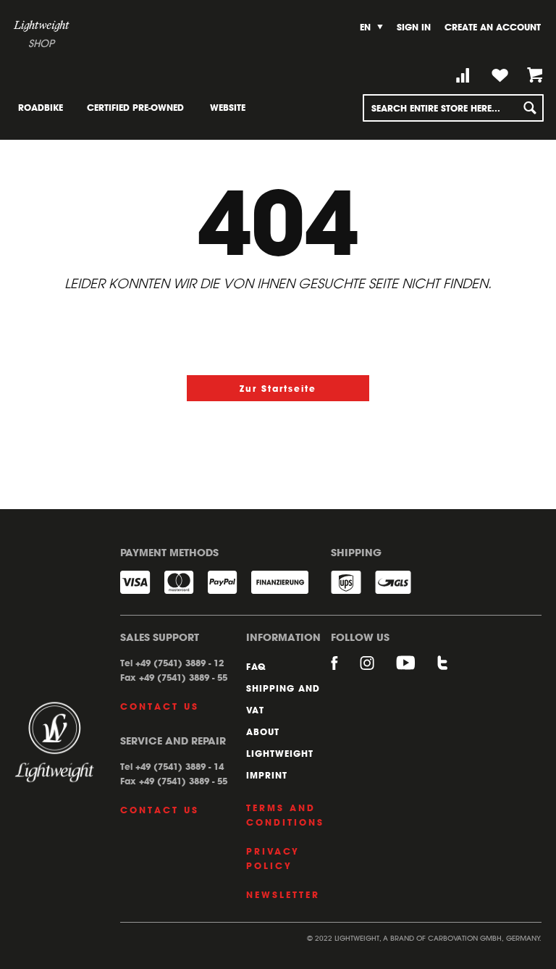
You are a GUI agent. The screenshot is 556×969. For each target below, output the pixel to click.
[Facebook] (345, 669)
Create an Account (493, 27)
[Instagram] (378, 669)
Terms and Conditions (285, 815)
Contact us (159, 706)
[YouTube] (416, 669)
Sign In (414, 27)
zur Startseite (278, 388)
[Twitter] (443, 669)
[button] (371, 27)
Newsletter (283, 894)
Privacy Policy (273, 858)
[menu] (140, 108)
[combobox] (453, 108)
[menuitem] (40, 108)
